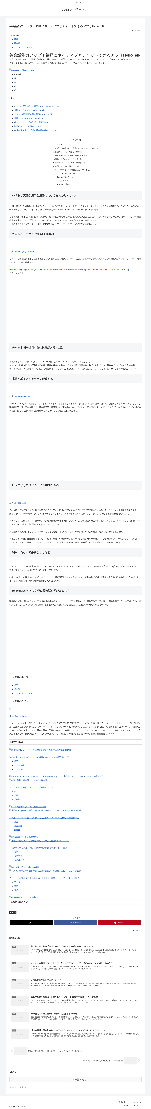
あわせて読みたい (66, 184)
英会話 (17, 43)
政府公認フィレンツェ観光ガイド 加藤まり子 (82, 776)
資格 (16, 890)
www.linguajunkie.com (25, 251)
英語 (16, 39)
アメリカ (18, 882)
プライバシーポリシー (135, 1102)
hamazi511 (34, 867)
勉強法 (17, 830)
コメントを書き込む (75, 1079)
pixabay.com (20, 503)
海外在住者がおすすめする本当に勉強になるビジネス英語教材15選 (39, 757)
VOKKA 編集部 (39, 807)
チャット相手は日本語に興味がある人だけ (33, 114)
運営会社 (122, 1102)
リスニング (19, 860)
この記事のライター (67, 177)
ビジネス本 (19, 769)
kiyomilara (33, 837)
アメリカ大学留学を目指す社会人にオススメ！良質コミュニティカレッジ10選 (44, 878)
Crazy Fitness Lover (25, 70)
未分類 (14, 912)
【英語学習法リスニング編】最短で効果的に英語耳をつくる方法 (38, 848)
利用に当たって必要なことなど (28, 126)
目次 (72, 139)
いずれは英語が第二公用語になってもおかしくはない (38, 106)
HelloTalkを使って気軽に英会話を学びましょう (35, 130)
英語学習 (18, 826)
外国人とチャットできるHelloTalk (29, 110)
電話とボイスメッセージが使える (29, 118)
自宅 (16, 791)
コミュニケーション (23, 47)
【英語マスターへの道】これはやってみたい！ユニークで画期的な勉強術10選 (44, 818)
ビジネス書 (19, 765)
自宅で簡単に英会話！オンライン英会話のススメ (31, 787)
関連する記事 (64, 181)
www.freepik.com (22, 396)
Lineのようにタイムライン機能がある (31, 122)
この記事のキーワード (68, 173)
